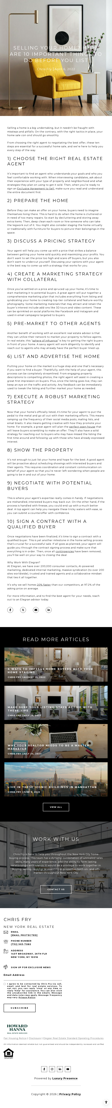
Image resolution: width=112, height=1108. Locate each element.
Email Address (14, 975)
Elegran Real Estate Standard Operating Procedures (73, 1038)
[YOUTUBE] (68, 1069)
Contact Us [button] (56, 889)
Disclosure (35, 1038)
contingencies (65, 551)
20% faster (44, 584)
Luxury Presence (65, 1078)
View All (56, 807)
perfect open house (82, 426)
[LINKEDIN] (60, 1069)
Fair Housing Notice (15, 1038)
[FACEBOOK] (44, 1069)
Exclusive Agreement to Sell (35, 188)
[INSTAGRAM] (52, 1069)
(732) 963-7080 (21, 944)
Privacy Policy (27, 997)
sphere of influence (45, 340)
